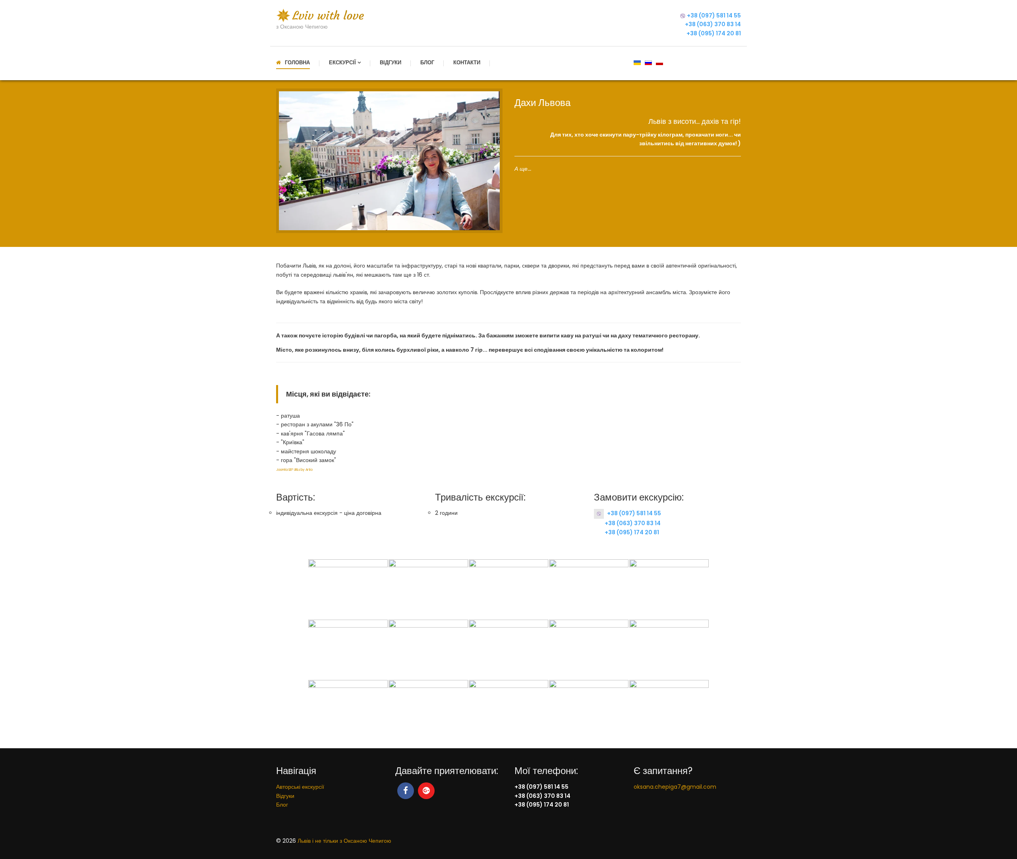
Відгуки (390, 62)
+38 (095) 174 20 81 (713, 33)
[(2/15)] (428, 589)
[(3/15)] (508, 589)
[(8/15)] (508, 649)
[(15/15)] (669, 710)
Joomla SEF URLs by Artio (294, 470)
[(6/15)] (348, 649)
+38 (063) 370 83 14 (713, 24)
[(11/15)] (348, 710)
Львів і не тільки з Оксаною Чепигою (344, 841)
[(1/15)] (348, 589)
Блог (427, 62)
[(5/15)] (669, 589)
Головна (297, 62)
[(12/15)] (428, 710)
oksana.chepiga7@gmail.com (675, 787)
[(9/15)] (588, 649)
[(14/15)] (588, 710)
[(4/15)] (588, 589)
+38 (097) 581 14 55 (714, 15)
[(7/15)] (428, 649)
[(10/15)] (669, 649)
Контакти (466, 62)
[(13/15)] (508, 710)
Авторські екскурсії (300, 787)
